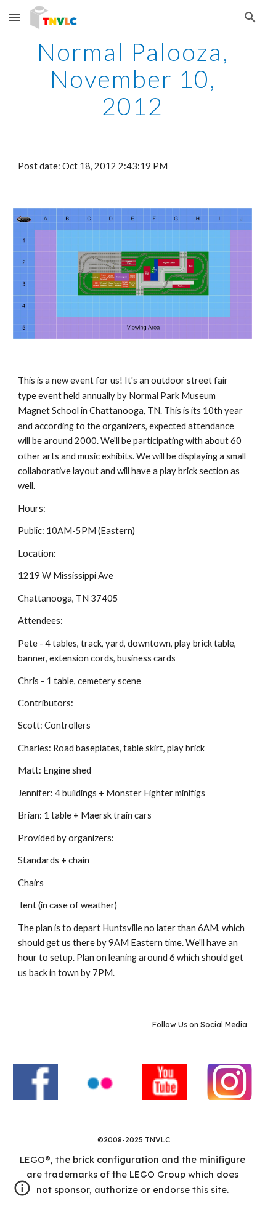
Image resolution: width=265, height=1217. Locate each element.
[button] (15, 17)
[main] (133, 78)
